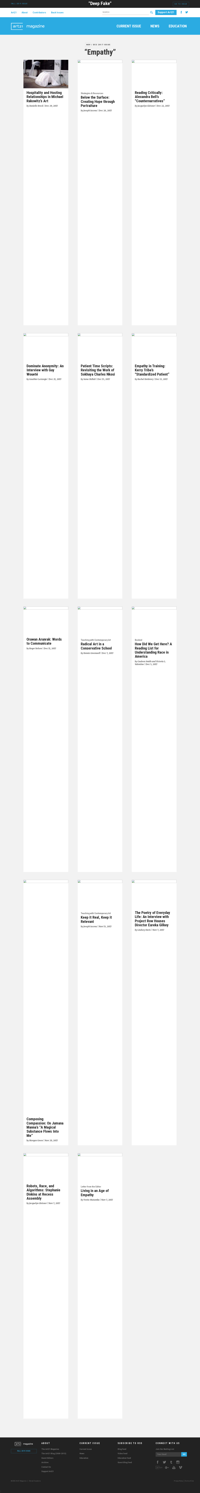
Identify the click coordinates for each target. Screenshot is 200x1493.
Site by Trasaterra (35, 1481)
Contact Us (46, 1467)
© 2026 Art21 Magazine (19, 1481)
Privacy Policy (178, 1481)
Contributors (39, 12)
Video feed (122, 1453)
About (25, 12)
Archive (44, 1462)
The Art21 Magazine (50, 1449)
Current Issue (129, 26)
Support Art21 (166, 12)
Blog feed (122, 1449)
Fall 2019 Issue (23, 1451)
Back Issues (57, 12)
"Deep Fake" (100, 3)
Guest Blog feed (125, 1462)
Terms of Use (189, 1481)
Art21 (14, 12)
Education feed (124, 1458)
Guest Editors (47, 1458)
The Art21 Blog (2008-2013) (53, 1453)
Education (178, 26)
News (154, 26)
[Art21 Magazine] (28, 23)
